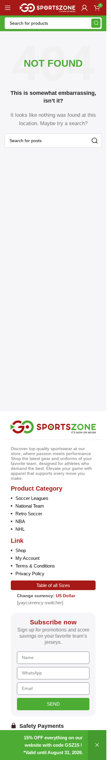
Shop (20, 550)
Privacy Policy (29, 573)
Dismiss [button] (97, 745)
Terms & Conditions (35, 565)
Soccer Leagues (31, 498)
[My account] (84, 8)
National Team (29, 506)
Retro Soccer (28, 513)
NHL (20, 529)
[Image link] (53, 426)
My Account (27, 558)
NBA (20, 521)
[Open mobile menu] (8, 8)
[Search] (96, 23)
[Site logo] (47, 7)
